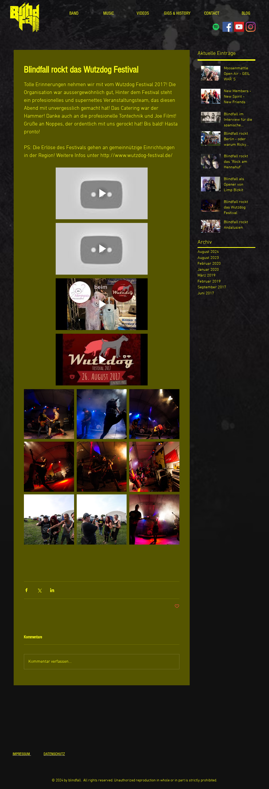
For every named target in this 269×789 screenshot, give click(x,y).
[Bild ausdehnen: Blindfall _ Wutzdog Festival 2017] (49, 414)
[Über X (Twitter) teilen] (39, 590)
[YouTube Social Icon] (239, 27)
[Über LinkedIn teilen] (52, 590)
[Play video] (102, 193)
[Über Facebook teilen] (26, 590)
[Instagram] (251, 27)
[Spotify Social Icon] (216, 27)
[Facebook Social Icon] (227, 27)
